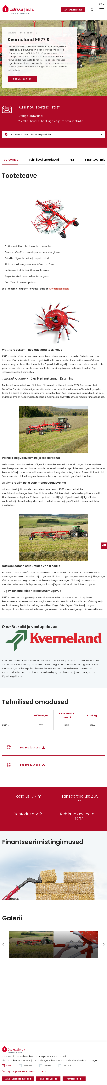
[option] (31, 944)
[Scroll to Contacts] (104, 545)
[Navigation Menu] (101, 9)
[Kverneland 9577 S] (31, 944)
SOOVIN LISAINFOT (22, 79)
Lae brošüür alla (30, 747)
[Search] (92, 9)
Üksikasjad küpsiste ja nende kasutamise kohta (25, 1071)
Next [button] (103, 944)
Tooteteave (10, 160)
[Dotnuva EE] (18, 8)
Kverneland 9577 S (28, 33)
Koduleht (12, 33)
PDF (72, 160)
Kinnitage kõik (74, 1078)
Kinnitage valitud (48, 1078)
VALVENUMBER (75, 10)
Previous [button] (3, 944)
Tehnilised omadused (44, 160)
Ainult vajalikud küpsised (18, 1078)
